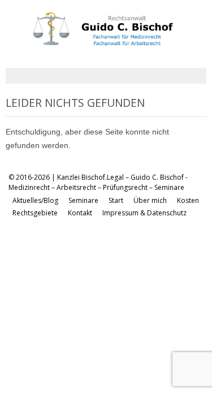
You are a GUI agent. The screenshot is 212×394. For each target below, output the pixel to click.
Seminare (83, 200)
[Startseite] (95, 42)
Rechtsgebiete (35, 213)
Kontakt (80, 213)
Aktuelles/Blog (35, 200)
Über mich (150, 200)
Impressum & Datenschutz (144, 213)
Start (116, 200)
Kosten (188, 200)
